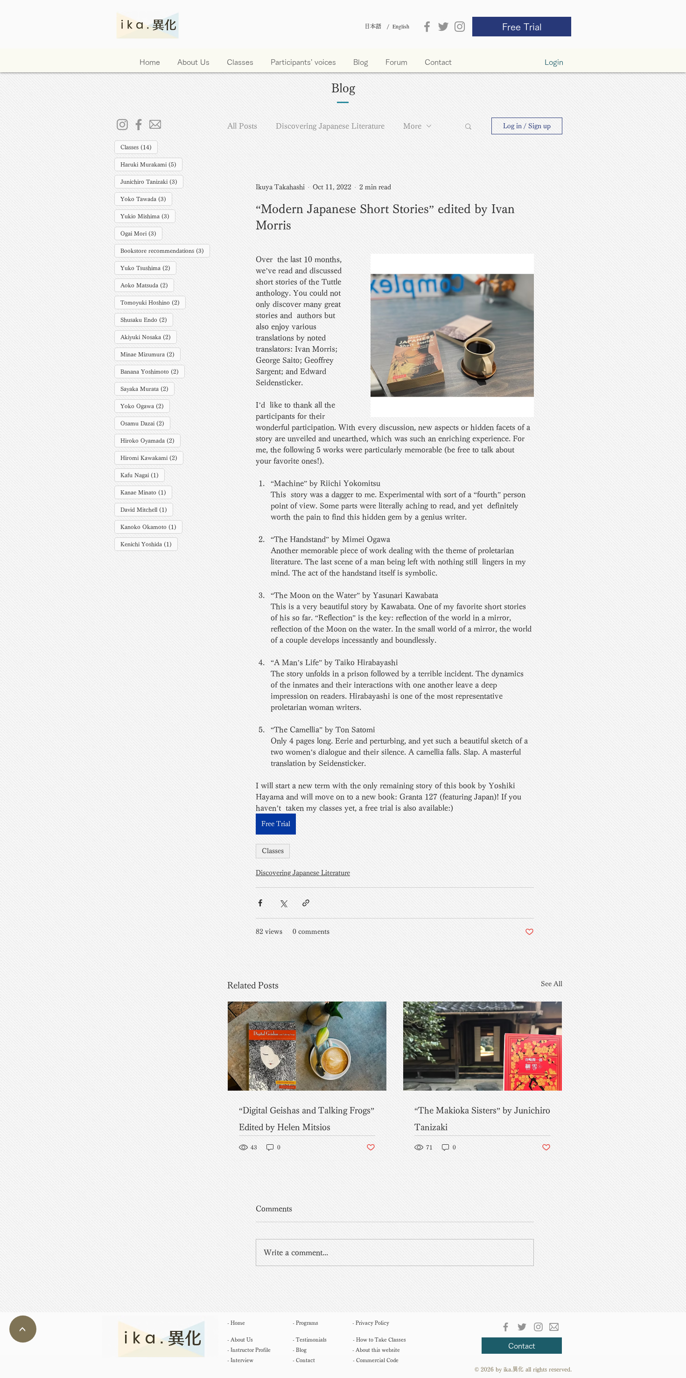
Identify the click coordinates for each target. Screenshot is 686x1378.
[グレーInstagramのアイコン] (460, 27)
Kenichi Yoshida (149, 544)
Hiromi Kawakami (151, 457)
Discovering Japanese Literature (330, 126)
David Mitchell (146, 509)
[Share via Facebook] (260, 902)
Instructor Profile (249, 1349)
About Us (240, 1339)
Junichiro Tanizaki (151, 181)
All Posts (242, 126)
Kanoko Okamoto (151, 526)
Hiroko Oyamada (150, 440)
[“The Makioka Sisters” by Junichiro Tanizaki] (482, 1046)
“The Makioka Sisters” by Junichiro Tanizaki (482, 1118)
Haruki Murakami (151, 164)
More (412, 126)
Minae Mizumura (150, 354)
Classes (139, 147)
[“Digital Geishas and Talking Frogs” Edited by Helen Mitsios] (307, 1046)
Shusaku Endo (146, 319)
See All (551, 984)
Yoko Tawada (146, 198)
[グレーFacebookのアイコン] (427, 27)
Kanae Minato (146, 492)
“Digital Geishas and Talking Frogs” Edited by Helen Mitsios (306, 1118)
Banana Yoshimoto (152, 371)
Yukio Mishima (147, 216)
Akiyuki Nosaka (148, 337)
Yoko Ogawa (145, 406)
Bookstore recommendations (165, 250)
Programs (305, 1322)
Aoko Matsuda (147, 285)
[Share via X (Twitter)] (283, 902)
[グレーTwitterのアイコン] (443, 27)
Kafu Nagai (142, 475)
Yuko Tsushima (148, 267)
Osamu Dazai (145, 423)
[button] (244, 62)
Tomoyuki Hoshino (153, 302)
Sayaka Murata (147, 388)
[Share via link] (305, 902)
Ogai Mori (141, 233)
